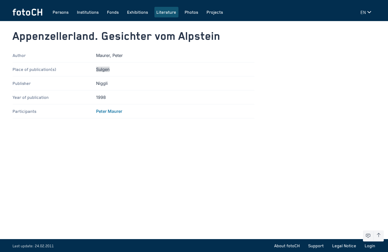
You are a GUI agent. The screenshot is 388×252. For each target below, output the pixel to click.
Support (316, 245)
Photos (191, 12)
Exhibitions (137, 12)
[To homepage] (27, 12)
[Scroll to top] (378, 235)
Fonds (113, 12)
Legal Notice (344, 245)
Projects (215, 12)
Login (370, 245)
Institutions (88, 12)
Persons (61, 12)
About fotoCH (287, 245)
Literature (166, 12)
